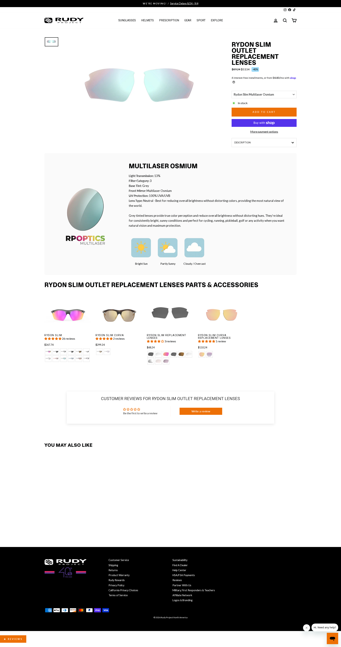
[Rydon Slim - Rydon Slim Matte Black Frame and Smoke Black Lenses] (56, 352)
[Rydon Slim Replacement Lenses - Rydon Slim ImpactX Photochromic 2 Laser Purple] (166, 361)
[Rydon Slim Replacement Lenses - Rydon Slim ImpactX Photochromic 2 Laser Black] (151, 361)
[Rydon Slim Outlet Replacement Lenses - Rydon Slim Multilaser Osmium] (48, 521)
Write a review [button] (200, 411)
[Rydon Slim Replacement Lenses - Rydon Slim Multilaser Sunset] (166, 354)
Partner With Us (181, 585)
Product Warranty (119, 575)
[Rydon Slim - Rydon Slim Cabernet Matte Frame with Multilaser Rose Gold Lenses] (79, 358)
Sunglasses (127, 20)
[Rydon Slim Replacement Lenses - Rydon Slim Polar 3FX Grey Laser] (173, 354)
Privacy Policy (116, 585)
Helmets (147, 20)
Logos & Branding (182, 600)
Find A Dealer (180, 565)
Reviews (177, 580)
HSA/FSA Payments (183, 575)
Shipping (113, 565)
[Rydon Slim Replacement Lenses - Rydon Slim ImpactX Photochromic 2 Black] (189, 354)
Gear (187, 20)
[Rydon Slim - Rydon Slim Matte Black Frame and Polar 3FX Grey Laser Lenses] (71, 352)
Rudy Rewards (117, 580)
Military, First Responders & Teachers (193, 590)
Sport (201, 20)
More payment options (264, 131)
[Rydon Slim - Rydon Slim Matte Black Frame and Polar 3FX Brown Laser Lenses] (79, 352)
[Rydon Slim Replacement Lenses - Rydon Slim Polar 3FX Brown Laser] (181, 354)
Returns (113, 570)
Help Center (179, 570)
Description (242, 142)
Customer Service (119, 560)
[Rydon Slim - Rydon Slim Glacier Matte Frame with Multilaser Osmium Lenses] (63, 358)
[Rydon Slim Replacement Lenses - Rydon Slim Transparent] (158, 354)
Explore (217, 20)
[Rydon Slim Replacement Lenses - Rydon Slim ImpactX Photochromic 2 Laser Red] (158, 361)
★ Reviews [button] (13, 639)
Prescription (169, 20)
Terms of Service (118, 595)
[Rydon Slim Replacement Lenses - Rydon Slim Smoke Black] (151, 354)
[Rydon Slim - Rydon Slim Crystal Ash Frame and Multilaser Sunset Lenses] (48, 352)
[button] (53, 338)
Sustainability (179, 560)
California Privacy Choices (123, 590)
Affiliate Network (182, 595)
